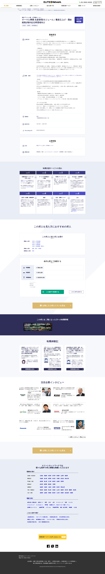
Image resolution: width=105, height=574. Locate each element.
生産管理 (38, 242)
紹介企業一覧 (50, 5)
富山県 (45, 481)
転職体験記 (19, 5)
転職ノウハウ (81, 5)
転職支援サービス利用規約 (68, 561)
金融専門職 (41, 507)
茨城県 (41, 478)
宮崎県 (62, 492)
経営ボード (40, 502)
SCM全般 (38, 241)
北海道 (41, 475)
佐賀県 (45, 492)
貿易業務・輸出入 (40, 246)
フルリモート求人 (51, 519)
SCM (33, 241)
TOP (18, 9)
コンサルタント (39, 504)
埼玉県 (53, 478)
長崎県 (49, 492)
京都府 (45, 487)
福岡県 (41, 492)
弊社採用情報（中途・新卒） (44, 561)
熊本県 (53, 492)
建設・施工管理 (63, 507)
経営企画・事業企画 (31, 502)
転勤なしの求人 (30, 519)
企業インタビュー (34, 5)
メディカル (48, 507)
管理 (46, 502)
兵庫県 (53, 487)
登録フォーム (24, 180)
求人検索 (6, 5)
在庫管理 (38, 244)
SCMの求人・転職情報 (26, 9)
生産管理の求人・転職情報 (38, 9)
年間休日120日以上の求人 (62, 519)
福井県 (53, 481)
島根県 (45, 489)
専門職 (46, 504)
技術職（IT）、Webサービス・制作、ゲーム (60, 504)
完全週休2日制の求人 (32, 521)
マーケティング (59, 502)
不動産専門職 (55, 507)
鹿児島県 (67, 492)
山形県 (62, 475)
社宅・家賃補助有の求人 (44, 521)
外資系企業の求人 (54, 517)
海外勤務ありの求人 (40, 519)
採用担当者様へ (97, 5)
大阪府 (49, 487)
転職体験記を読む (30, 369)
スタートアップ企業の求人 (42, 517)
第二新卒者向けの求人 (65, 517)
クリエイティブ (30, 504)
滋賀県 (41, 487)
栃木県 (45, 478)
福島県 (66, 475)
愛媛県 (70, 489)
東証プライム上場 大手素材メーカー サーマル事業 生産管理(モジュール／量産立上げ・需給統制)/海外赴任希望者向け (42, 10)
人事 (53, 502)
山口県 (58, 489)
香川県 (66, 489)
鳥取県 (41, 489)
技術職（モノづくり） (32, 507)
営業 (66, 502)
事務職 (70, 507)
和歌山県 (63, 487)
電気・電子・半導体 (36, 248)
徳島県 (62, 489)
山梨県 (58, 481)
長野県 (62, 481)
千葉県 (58, 478)
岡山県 (49, 489)
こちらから (28, 186)
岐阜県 (41, 484)
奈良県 (58, 487)
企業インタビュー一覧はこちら (78, 437)
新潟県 (41, 481)
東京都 (62, 478)
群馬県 (49, 478)
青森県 (45, 475)
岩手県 (53, 475)
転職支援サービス (66, 5)
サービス (71, 502)
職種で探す (30, 498)
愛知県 (49, 484)
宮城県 (58, 475)
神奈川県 (67, 478)
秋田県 (49, 475)
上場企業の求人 (30, 517)
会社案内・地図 (31, 561)
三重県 (53, 484)
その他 (75, 507)
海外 (33, 250)
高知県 (74, 489)
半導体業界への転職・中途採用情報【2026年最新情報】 (37, 327)
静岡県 (45, 484)
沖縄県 (71, 492)
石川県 (49, 481)
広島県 (53, 489)
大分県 (58, 492)
